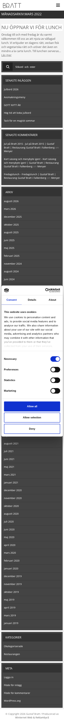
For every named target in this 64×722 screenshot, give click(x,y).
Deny (32, 428)
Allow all (32, 406)
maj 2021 (9, 466)
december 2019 (13, 576)
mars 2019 (10, 615)
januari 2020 (11, 568)
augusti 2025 (11, 232)
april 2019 (9, 607)
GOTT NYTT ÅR (12, 105)
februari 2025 (11, 255)
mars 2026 (10, 208)
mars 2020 (10, 552)
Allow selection (32, 417)
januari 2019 (11, 623)
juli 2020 (9, 521)
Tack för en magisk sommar (19, 120)
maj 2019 (9, 599)
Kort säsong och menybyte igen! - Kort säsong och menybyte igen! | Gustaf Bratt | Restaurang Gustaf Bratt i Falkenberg (31, 162)
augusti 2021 (11, 443)
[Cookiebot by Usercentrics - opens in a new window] (45, 290)
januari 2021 (11, 482)
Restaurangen (12, 654)
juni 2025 (9, 240)
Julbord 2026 (11, 89)
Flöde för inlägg (13, 685)
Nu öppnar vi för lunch (31, 27)
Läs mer (6, 55)
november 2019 (13, 584)
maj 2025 (9, 248)
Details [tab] (32, 299)
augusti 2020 (11, 513)
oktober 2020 (11, 506)
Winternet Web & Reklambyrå (32, 717)
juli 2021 (9, 451)
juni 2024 (9, 279)
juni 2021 (9, 459)
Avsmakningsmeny (14, 97)
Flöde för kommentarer (17, 693)
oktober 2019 (11, 592)
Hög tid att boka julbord (17, 112)
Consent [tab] (11, 299)
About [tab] (52, 299)
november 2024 (13, 263)
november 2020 (13, 498)
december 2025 (13, 216)
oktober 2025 (11, 224)
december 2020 (13, 490)
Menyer (8, 151)
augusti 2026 (11, 201)
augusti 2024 (11, 271)
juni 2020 (9, 529)
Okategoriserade (13, 646)
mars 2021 (10, 474)
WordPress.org (12, 700)
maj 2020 (9, 537)
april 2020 (9, 545)
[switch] (55, 369)
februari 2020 (11, 560)
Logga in (8, 677)
